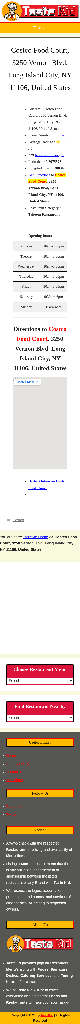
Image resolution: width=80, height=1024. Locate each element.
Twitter (11, 815)
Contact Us (15, 772)
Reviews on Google (49, 155)
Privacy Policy (17, 764)
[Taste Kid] (40, 11)
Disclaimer (14, 780)
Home (11, 756)
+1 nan (59, 135)
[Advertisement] (40, 608)
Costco (18, 520)
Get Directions (39, 175)
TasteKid (47, 1015)
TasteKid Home (35, 537)
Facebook (14, 807)
